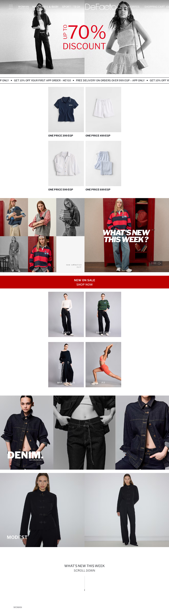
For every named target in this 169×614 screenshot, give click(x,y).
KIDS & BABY (50, 6)
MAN (35, 6)
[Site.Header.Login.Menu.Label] (10, 6)
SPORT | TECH (71, 6)
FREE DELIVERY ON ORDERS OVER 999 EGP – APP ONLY (99, 80)
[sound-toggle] (159, 263)
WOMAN (23, 6)
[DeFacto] (100, 7)
